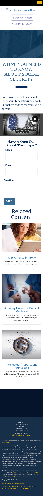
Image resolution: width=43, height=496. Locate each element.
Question (9, 180)
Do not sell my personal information (19, 477)
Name (8, 150)
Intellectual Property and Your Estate (21, 366)
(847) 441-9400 (23, 24)
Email (8, 165)
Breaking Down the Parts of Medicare (21, 309)
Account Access (23, 17)
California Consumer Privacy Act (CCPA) (26, 473)
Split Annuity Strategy (21, 257)
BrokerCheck (6, 442)
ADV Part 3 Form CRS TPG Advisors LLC (13, 483)
